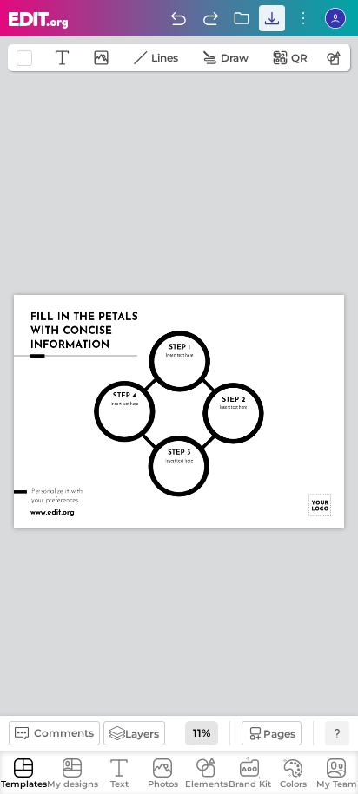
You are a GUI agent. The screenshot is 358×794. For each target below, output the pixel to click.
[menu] (303, 18)
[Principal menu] (39, 20)
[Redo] (210, 18)
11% (201, 732)
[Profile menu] (335, 18)
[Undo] (178, 18)
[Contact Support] (337, 733)
